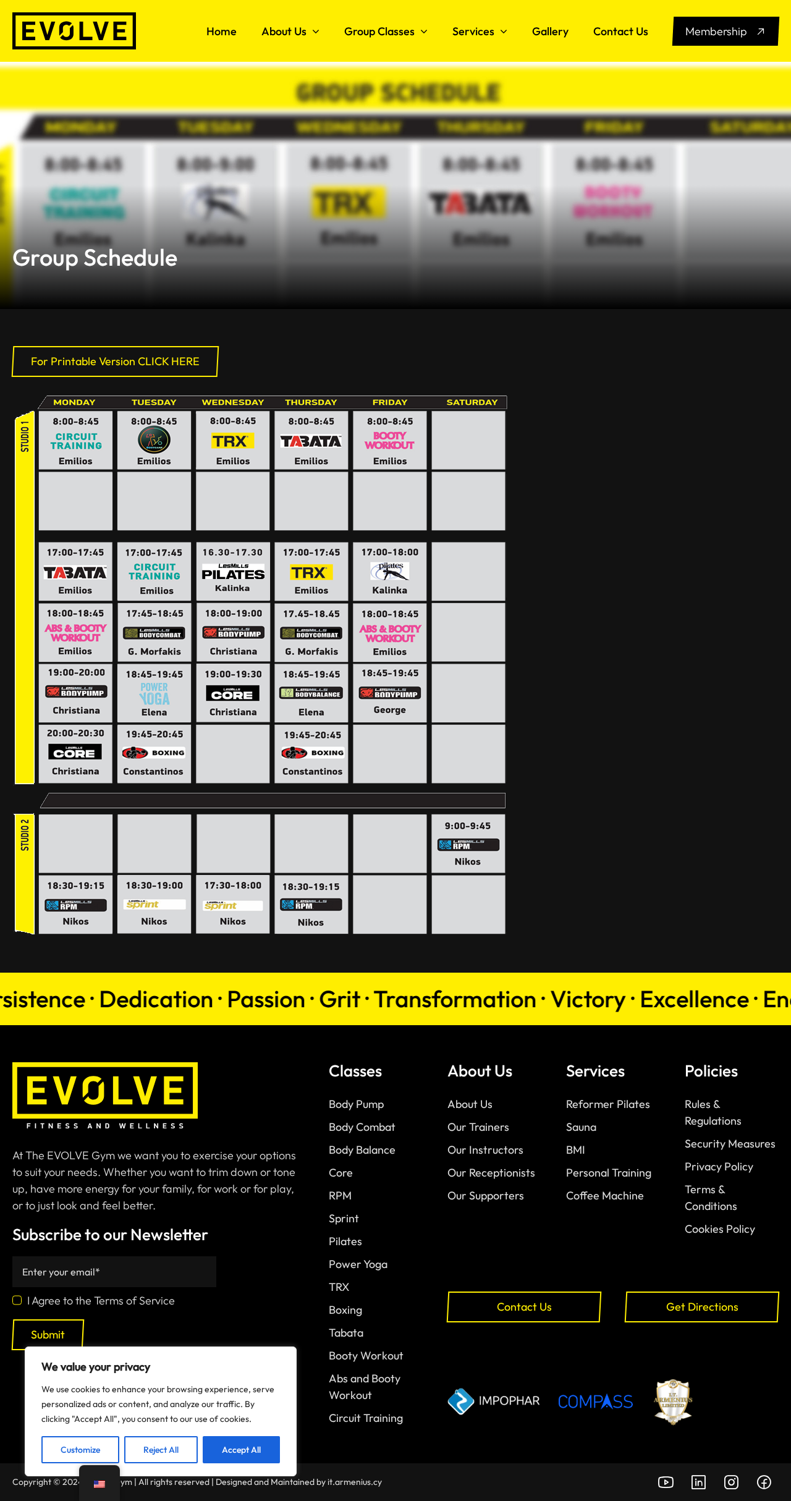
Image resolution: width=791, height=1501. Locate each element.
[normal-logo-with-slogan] (105, 1067)
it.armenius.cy (355, 1481)
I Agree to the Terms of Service (101, 1300)
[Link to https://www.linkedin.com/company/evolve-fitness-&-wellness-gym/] (698, 1482)
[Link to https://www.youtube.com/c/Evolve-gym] (665, 1482)
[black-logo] (74, 18)
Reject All (161, 1449)
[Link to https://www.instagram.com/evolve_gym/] (731, 1482)
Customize (80, 1449)
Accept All (241, 1449)
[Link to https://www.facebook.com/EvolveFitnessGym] (763, 1482)
